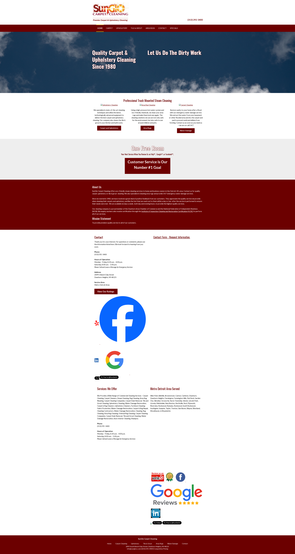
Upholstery (135, 544)
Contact (185, 544)
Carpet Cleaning (121, 544)
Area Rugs (147, 128)
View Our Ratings (106, 291)
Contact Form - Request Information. (171, 237)
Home (109, 544)
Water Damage (186, 131)
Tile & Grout (147, 544)
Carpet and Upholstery (109, 128)
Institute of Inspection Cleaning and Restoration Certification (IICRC (167, 211)
